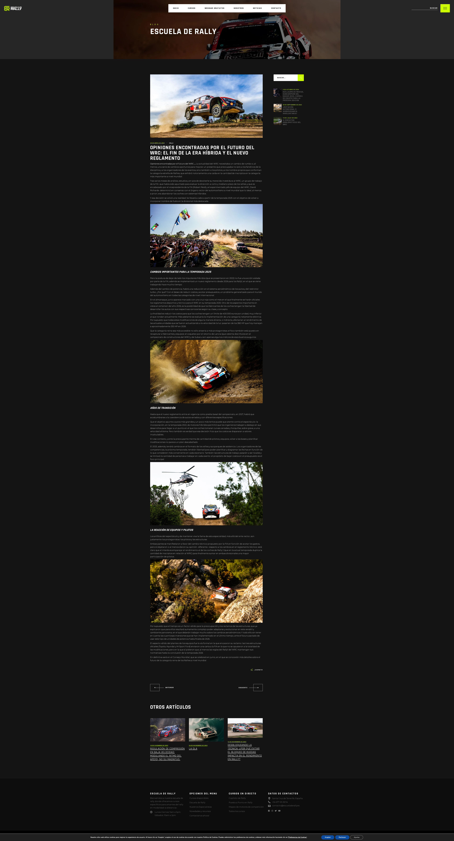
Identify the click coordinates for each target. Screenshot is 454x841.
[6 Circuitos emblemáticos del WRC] (278, 121)
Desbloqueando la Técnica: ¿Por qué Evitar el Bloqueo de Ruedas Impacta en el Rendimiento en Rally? (245, 752)
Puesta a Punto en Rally (240, 802)
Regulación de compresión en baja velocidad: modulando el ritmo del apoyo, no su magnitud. (167, 754)
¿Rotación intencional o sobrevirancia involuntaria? (290, 110)
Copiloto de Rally (237, 798)
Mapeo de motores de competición (246, 807)
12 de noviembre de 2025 (237, 742)
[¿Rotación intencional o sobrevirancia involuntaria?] (278, 108)
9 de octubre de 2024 (291, 90)
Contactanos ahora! (199, 816)
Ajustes (357, 837)
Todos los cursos (237, 811)
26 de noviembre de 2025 (198, 745)
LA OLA (193, 748)
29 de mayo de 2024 (157, 143)
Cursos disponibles (199, 798)
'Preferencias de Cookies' (297, 837)
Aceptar (328, 837)
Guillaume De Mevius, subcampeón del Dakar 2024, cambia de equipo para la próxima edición (293, 96)
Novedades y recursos (200, 811)
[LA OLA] (206, 729)
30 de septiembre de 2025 (292, 105)
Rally (171, 143)
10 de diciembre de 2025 (159, 745)
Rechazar (342, 837)
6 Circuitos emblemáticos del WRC (292, 122)
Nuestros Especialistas (201, 807)
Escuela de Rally (197, 802)
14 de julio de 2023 (290, 118)
